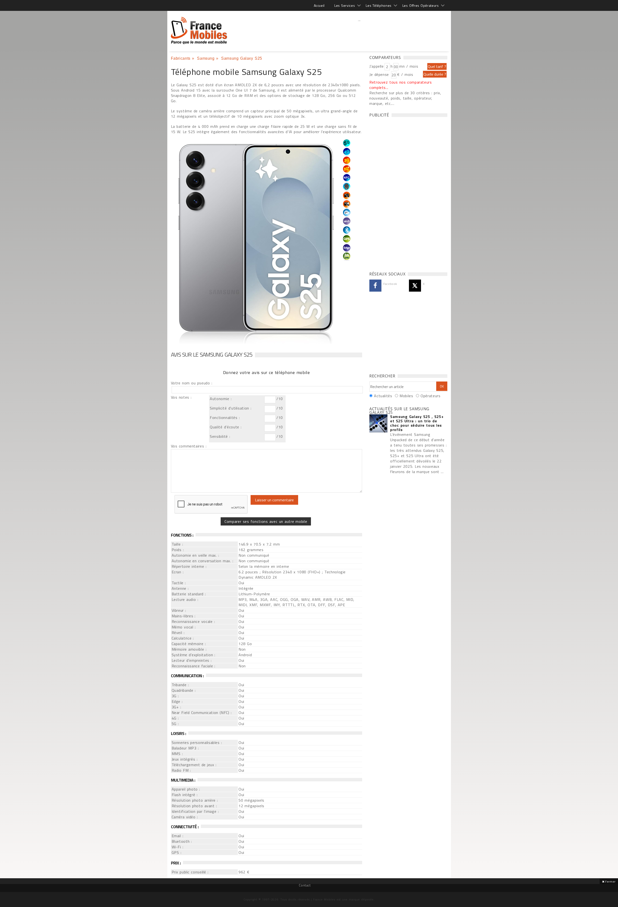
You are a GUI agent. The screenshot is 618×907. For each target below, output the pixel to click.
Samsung (205, 58)
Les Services (344, 5)
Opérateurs (430, 396)
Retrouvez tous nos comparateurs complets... (400, 84)
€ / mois (405, 74)
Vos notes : (181, 397)
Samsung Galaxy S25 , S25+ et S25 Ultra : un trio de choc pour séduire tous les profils (416, 423)
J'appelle (376, 66)
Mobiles (406, 396)
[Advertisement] (359, 30)
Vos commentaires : (189, 446)
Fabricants (180, 58)
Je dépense (379, 74)
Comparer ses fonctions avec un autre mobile (266, 521)
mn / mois (408, 66)
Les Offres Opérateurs (420, 5)
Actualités (383, 396)
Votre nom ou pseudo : (191, 383)
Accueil (319, 5)
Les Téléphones (379, 5)
